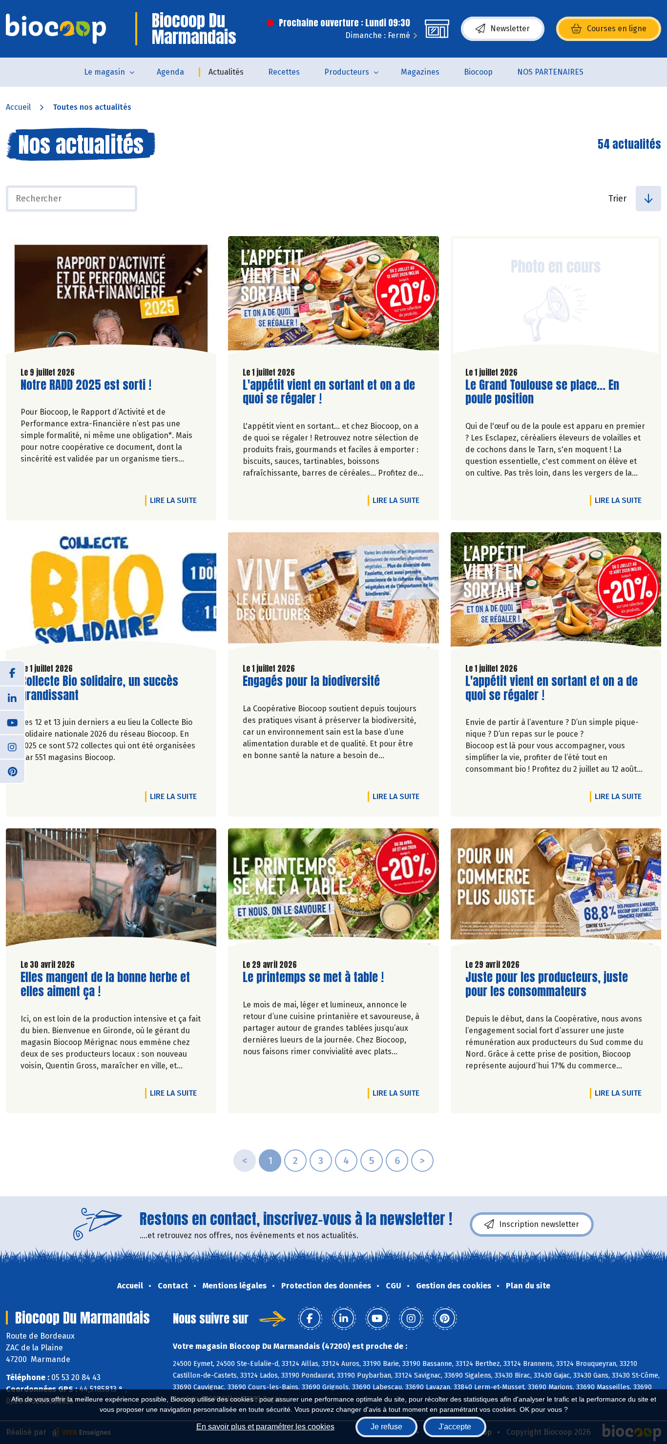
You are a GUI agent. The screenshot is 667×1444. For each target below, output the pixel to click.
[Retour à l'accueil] (56, 29)
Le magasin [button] (104, 72)
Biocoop (478, 72)
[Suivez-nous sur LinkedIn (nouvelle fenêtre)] (12, 697)
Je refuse (386, 1427)
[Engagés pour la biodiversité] (333, 593)
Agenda (170, 72)
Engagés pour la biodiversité (311, 681)
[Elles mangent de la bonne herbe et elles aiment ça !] (111, 889)
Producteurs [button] (346, 72)
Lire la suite (176, 500)
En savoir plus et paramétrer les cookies (265, 1427)
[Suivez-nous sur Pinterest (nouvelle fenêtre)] (12, 771)
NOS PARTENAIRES (550, 72)
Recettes (284, 72)
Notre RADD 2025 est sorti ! (86, 385)
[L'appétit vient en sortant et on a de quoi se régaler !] (333, 297)
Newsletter (510, 28)
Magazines (420, 72)
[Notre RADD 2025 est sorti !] (111, 297)
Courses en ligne (616, 28)
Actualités (226, 72)
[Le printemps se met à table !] (333, 889)
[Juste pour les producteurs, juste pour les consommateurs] (556, 889)
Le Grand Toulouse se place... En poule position (542, 392)
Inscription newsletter (539, 1224)
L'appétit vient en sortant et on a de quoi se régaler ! (329, 392)
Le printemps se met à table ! (313, 977)
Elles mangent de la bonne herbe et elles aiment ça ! (105, 984)
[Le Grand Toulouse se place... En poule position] (556, 297)
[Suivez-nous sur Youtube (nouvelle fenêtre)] (12, 722)
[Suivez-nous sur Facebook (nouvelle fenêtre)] (12, 673)
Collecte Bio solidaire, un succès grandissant (99, 688)
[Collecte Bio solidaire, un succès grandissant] (111, 593)
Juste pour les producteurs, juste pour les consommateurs (546, 984)
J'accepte (454, 1427)
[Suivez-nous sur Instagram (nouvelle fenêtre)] (12, 746)
